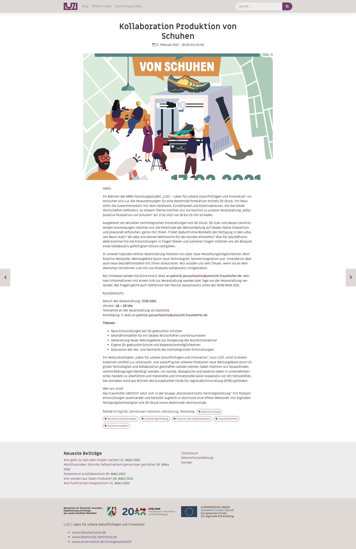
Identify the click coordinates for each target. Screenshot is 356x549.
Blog (85, 6)
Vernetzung (170, 411)
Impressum (189, 453)
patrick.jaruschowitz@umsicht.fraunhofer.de (205, 276)
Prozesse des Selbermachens (193, 418)
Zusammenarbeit (118, 425)
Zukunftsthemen (228, 418)
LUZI (67, 524)
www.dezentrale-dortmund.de (94, 537)
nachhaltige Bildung (156, 418)
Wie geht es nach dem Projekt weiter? (92, 460)
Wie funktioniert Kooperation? (86, 483)
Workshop (187, 411)
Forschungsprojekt (128, 6)
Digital (122, 411)
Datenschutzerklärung (197, 458)
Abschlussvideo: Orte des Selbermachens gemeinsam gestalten (110, 465)
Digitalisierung (210, 411)
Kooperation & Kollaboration (84, 474)
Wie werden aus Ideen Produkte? (88, 479)
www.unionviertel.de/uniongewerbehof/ (102, 542)
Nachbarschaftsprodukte (122, 418)
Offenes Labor (102, 6)
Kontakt (186, 462)
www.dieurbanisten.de (89, 532)
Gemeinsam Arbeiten (144, 411)
